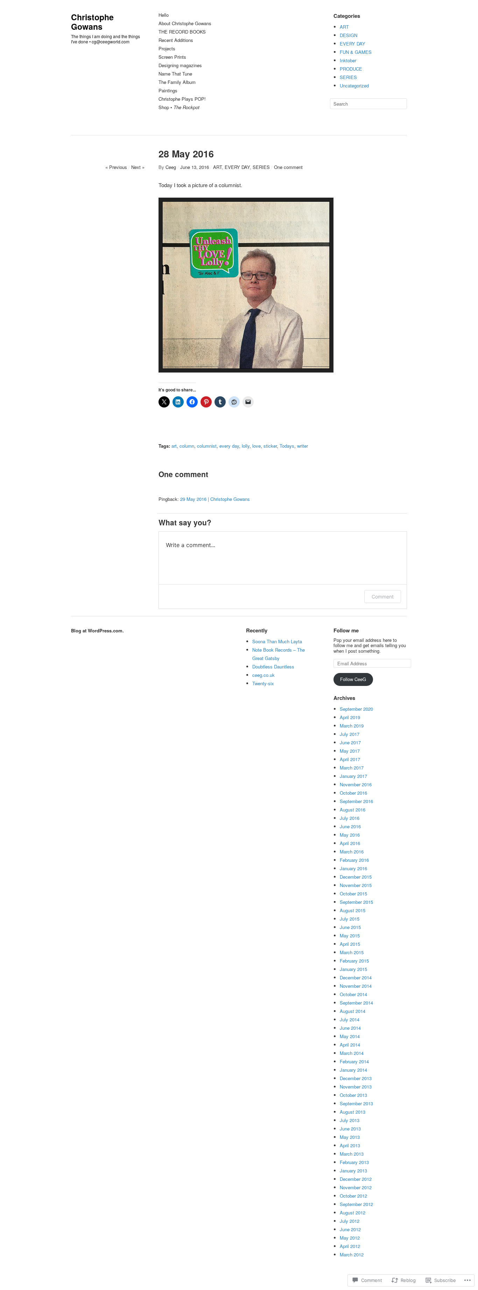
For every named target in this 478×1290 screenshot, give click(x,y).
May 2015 (350, 935)
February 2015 (354, 960)
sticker (270, 445)
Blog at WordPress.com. (97, 630)
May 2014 (350, 1036)
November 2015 (356, 885)
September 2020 (356, 709)
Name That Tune (175, 74)
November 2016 (356, 784)
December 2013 (356, 1078)
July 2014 (349, 1019)
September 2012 (356, 1204)
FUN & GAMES (356, 52)
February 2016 (354, 860)
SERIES (348, 77)
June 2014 (350, 1028)
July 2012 (349, 1221)
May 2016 (350, 834)
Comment (383, 597)
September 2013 (356, 1103)
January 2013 (353, 1170)
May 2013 (350, 1137)
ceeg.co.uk (263, 675)
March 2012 (352, 1254)
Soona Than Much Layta (277, 641)
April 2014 (350, 1044)
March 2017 (352, 767)
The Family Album (177, 82)
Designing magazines (180, 66)
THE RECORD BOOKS (182, 32)
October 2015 (353, 893)
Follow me (346, 630)
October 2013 (353, 1095)
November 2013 (356, 1086)
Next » (138, 167)
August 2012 (352, 1212)
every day (229, 445)
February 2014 (354, 1061)
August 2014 (352, 1011)
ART (344, 26)
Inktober (348, 60)
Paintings (168, 91)
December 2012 (356, 1179)
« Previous (116, 167)
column (187, 445)
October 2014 (353, 994)
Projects (167, 49)
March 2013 (352, 1153)
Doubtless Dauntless (273, 666)
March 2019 (352, 725)
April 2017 (350, 759)
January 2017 (353, 776)
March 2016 (352, 851)
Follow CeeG (353, 679)
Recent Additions (176, 40)
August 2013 (352, 1111)
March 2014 (352, 1053)
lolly (245, 445)
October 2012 (353, 1195)
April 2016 (350, 843)
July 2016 (349, 818)
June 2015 (350, 927)
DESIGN (348, 35)
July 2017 (349, 734)
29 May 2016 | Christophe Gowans (215, 499)
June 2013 (350, 1128)
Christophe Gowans (92, 21)
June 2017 (350, 742)
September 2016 (356, 801)
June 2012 (350, 1229)
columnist (207, 445)
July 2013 (349, 1120)
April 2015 (350, 944)
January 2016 (353, 868)
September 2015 (356, 902)
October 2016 (353, 792)
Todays (287, 445)
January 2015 (353, 969)
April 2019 (350, 717)
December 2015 (356, 876)
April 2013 (350, 1145)
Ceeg (171, 167)
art (174, 445)
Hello (164, 15)
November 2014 (356, 986)
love (256, 445)
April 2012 (350, 1246)
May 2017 (350, 750)
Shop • (179, 108)
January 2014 (353, 1069)
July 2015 (349, 918)
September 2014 (356, 1002)
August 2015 (352, 910)
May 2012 (350, 1237)
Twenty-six (263, 683)
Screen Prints (172, 57)
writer (302, 445)
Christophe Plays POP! (182, 99)
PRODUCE (351, 68)
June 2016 (350, 826)
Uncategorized (354, 85)
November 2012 (356, 1187)
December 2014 (356, 977)
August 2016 (352, 809)
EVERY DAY (352, 43)
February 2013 (354, 1162)
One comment (288, 167)
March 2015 (352, 952)
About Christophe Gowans (185, 24)
